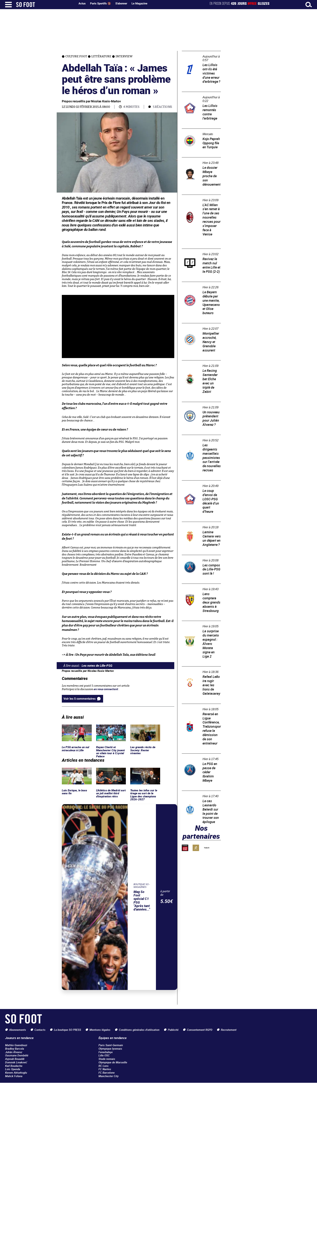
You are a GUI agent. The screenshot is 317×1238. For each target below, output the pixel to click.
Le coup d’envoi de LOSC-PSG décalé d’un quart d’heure (200, 484)
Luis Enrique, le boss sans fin (74, 771)
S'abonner (121, 3)
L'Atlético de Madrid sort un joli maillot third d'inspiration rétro (110, 772)
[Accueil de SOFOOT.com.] (45, 4)
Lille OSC (104, 1055)
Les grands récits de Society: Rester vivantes (145, 728)
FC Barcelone (107, 1072)
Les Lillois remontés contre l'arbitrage (198, 95)
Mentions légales (100, 1030)
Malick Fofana (13, 1076)
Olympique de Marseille (113, 1062)
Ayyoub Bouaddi (14, 1059)
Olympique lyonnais (110, 1048)
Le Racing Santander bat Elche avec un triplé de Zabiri (201, 364)
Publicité (173, 1030)
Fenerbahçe (106, 1052)
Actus (82, 3)
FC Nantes (105, 1069)
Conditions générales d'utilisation (139, 1030)
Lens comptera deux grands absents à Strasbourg (199, 587)
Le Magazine (139, 3)
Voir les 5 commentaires (79, 698)
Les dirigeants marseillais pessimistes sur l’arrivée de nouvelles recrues (199, 440)
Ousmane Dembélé (16, 1055)
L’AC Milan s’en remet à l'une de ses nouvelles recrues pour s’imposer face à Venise (201, 199)
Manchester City (109, 1076)
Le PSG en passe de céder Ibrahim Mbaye (197, 757)
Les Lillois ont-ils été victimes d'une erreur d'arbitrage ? (200, 54)
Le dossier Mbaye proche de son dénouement (199, 161)
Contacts (39, 1030)
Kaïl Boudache (13, 1066)
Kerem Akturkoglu (16, 1072)
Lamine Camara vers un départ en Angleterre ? (201, 525)
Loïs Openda (12, 1069)
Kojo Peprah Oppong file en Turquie (199, 132)
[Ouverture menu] (8, 4)
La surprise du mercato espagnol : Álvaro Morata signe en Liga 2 (201, 626)
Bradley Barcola (14, 1048)
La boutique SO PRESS (67, 1030)
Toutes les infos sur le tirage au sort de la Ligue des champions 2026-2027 (143, 774)
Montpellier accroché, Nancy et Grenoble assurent (201, 326)
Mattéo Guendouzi (16, 1045)
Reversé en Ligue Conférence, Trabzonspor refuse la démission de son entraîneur (200, 709)
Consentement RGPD (199, 1030)
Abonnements (17, 1030)
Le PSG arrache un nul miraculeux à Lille (76, 728)
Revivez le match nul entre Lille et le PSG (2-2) (201, 252)
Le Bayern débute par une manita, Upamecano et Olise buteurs (200, 287)
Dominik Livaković (16, 1062)
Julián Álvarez (13, 1052)
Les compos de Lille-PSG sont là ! (200, 558)
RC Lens (104, 1066)
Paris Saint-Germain (111, 1045)
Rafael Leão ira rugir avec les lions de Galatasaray (200, 670)
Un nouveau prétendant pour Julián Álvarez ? (200, 405)
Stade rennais (107, 1059)
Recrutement (228, 1030)
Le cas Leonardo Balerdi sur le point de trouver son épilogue (200, 794)
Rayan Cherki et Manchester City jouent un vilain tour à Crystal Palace (110, 731)
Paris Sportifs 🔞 (100, 3)
